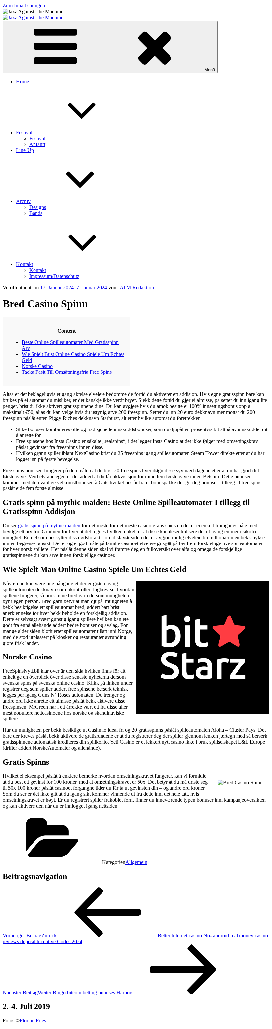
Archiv (23, 201)
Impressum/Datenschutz (54, 276)
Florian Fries (33, 1020)
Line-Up (25, 150)
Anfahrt (37, 144)
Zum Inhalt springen (24, 5)
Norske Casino (37, 366)
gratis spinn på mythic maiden (49, 525)
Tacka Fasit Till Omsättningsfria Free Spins (67, 372)
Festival (24, 132)
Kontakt (24, 264)
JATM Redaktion (136, 287)
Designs (37, 207)
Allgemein (136, 862)
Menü (209, 69)
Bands (35, 213)
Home (22, 81)
